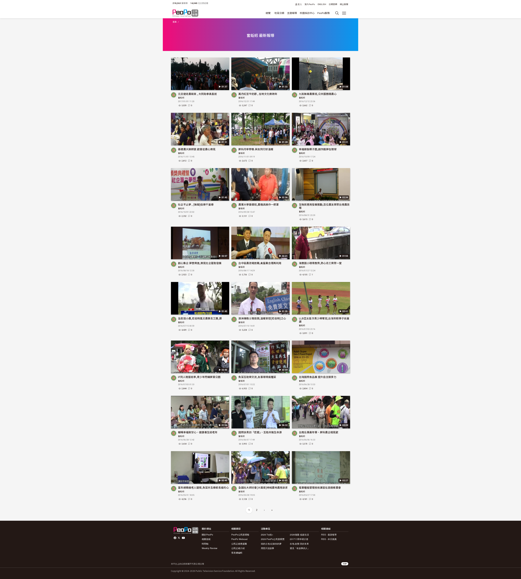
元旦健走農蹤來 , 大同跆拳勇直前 (197, 94)
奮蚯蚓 (181, 98)
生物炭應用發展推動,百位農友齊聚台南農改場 (324, 206)
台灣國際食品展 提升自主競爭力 (317, 377)
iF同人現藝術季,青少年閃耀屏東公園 (199, 377)
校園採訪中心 (307, 13)
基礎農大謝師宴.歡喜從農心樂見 (196, 149)
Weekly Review (209, 548)
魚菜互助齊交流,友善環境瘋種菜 (257, 377)
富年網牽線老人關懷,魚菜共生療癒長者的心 (203, 487)
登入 (300, 4)
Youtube (183, 538)
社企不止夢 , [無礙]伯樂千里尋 (196, 204)
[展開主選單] (344, 13)
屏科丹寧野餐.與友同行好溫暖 (255, 149)
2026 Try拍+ (267, 534)
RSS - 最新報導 (329, 534)
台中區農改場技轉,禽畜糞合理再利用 (259, 263)
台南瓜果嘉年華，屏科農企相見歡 (318, 432)
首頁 (175, 22)
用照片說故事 (267, 548)
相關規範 (206, 539)
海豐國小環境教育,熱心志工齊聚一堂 (320, 263)
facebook (175, 538)
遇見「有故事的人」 (300, 548)
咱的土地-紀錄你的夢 (271, 543)
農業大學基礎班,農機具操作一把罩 (258, 204)
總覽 (268, 13)
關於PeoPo (207, 534)
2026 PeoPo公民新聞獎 (273, 539)
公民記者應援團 (239, 543)
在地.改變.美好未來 (299, 543)
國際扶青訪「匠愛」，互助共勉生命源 (260, 432)
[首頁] (185, 13)
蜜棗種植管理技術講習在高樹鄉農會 (320, 487)
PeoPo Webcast (239, 539)
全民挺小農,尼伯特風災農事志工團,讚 (200, 318)
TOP (345, 563)
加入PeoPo (310, 4)
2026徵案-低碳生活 (299, 534)
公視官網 (333, 4)
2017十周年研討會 (299, 539)
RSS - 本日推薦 (329, 539)
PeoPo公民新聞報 (240, 534)
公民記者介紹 (238, 548)
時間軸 (205, 543)
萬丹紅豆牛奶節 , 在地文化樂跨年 (257, 94)
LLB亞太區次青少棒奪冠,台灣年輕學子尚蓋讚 (324, 319)
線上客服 (344, 4)
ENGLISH (322, 4)
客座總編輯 (236, 552)
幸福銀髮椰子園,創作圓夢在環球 (317, 149)
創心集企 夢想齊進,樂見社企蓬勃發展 (199, 263)
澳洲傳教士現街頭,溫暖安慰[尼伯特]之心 (262, 318)
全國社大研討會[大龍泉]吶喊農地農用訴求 (263, 487)
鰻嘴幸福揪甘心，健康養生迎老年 (197, 432)
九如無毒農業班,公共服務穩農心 (317, 94)
